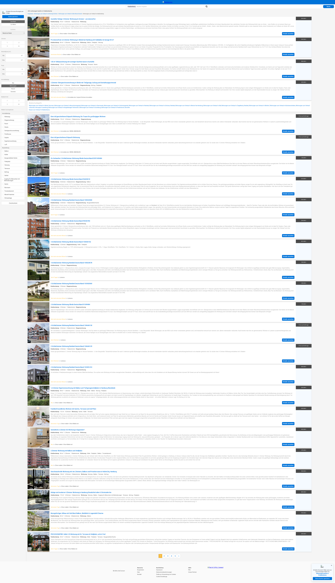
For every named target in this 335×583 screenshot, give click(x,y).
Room (6, 123)
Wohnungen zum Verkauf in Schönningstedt (116, 105)
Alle (13, 83)
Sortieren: (13, 29)
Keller (6, 154)
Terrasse (7, 168)
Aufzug (6, 172)
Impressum (159, 570)
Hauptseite (30, 13)
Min (4, 55)
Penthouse (7, 134)
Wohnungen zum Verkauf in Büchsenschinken (282, 105)
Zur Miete (13, 24)
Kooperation (140, 570)
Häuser (13, 88)
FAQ (189, 570)
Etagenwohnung (9, 120)
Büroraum (7, 187)
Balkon (6, 151)
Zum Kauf (13, 21)
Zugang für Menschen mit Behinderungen (12, 179)
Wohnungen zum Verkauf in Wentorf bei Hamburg (189, 105)
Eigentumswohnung (10, 141)
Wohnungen (13, 86)
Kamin (6, 184)
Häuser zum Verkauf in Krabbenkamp (39, 110)
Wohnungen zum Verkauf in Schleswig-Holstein (45, 13)
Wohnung (7, 116)
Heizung (7, 165)
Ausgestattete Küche (10, 158)
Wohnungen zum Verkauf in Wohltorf (259, 105)
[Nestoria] (167, 2)
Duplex (6, 137)
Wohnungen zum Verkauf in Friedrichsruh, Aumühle (115, 107)
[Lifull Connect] (215, 572)
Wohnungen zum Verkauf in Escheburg (90, 107)
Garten (6, 175)
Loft (5, 144)
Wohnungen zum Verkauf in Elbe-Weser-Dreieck (70, 13)
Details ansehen (288, 33)
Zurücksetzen (13, 203)
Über (138, 572)
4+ (19, 46)
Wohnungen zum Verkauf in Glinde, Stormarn (41, 105)
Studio (6, 127)
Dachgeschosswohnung (11, 130)
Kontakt (139, 574)
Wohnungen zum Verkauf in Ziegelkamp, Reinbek (235, 105)
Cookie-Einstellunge (161, 576)
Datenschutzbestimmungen (164, 572)
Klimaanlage (8, 198)
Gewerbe (13, 91)
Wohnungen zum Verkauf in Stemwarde (92, 105)
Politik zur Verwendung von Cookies (166, 574)
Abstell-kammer (9, 194)
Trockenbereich (9, 191)
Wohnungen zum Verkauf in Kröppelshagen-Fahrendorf (63, 107)
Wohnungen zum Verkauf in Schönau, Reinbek (162, 105)
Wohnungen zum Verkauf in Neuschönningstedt (67, 105)
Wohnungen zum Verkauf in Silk (212, 105)
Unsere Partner (192, 572)
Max (3, 60)
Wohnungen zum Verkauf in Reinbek (139, 105)
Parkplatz (7, 161)
